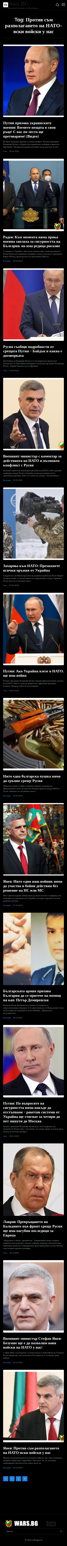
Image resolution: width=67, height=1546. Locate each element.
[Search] (61, 1531)
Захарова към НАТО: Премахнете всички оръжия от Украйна (31, 568)
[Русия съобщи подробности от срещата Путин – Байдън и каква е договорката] (33, 304)
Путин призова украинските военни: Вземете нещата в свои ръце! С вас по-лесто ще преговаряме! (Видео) (29, 130)
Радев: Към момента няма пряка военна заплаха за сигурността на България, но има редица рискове (31, 242)
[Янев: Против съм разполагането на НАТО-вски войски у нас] (33, 1406)
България (7, 261)
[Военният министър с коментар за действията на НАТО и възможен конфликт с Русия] (33, 414)
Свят (5, 151)
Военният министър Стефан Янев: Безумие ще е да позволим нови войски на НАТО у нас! (32, 1343)
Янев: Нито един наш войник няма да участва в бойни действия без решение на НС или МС (32, 886)
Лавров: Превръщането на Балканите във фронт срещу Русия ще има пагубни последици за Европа (32, 1229)
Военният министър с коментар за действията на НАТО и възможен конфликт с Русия (32, 461)
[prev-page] (5, 1478)
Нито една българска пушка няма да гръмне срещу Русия (31, 778)
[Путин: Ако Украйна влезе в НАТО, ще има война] (33, 629)
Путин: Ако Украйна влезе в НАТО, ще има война (33, 673)
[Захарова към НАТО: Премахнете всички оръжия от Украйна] (33, 523)
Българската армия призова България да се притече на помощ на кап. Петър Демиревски (32, 995)
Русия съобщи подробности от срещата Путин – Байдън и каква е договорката (32, 351)
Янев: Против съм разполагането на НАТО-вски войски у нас (31, 1450)
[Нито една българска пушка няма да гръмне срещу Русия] (33, 734)
